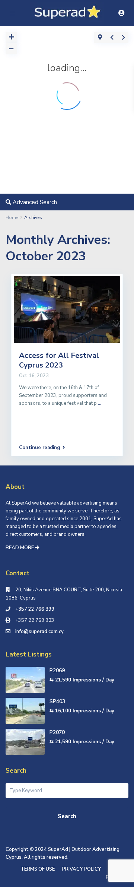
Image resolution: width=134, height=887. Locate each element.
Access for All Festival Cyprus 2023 (59, 360)
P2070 (57, 732)
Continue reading (39, 447)
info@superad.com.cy (39, 631)
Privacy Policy (81, 869)
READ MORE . (23, 547)
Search (67, 816)
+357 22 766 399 (34, 609)
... (99, 403)
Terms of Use (37, 869)
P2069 (57, 670)
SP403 (57, 701)
